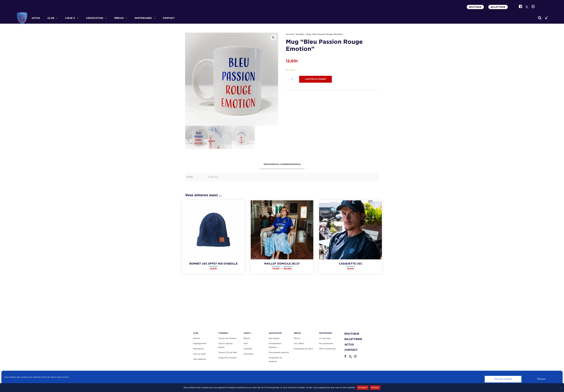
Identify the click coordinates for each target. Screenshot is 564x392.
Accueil (290, 34)
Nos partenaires (326, 343)
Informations (198, 349)
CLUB (50, 18)
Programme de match (303, 349)
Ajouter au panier (315, 79)
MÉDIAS (119, 18)
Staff (246, 343)
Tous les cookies (503, 379)
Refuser (541, 379)
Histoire (196, 338)
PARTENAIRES (143, 18)
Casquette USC (350, 263)
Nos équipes (274, 338)
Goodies (300, 34)
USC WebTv (299, 343)
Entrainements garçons (279, 352)
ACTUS (36, 18)
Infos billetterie (199, 359)
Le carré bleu (325, 338)
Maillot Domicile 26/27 (282, 263)
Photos (297, 338)
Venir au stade (199, 354)
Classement (249, 354)
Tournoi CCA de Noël (227, 352)
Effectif (247, 338)
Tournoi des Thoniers (227, 338)
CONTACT (169, 18)
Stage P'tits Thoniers (227, 358)
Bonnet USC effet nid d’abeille (213, 263)
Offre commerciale (327, 349)
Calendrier (248, 349)
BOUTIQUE (475, 7)
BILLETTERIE (498, 7)
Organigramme (199, 343)
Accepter (362, 387)
